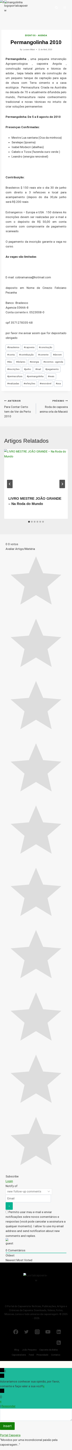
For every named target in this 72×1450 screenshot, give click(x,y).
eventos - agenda (53, 361)
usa (58, 383)
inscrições (13, 369)
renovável (45, 383)
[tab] (29, 522)
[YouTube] (48, 1332)
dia (9, 361)
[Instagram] (37, 1332)
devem (57, 354)
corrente (43, 354)
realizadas (13, 383)
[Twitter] (26, 1332)
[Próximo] (62, 484)
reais (51, 376)
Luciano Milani (29, 49)
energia (34, 361)
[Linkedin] (59, 1332)
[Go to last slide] (10, 484)
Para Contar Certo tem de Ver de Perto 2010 (17, 408)
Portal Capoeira (10, 1435)
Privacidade (42, 1354)
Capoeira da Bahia (48, 1349)
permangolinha (35, 376)
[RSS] (59, 1343)
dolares (20, 361)
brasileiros (13, 347)
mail (38, 369)
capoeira (29, 347)
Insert (7, 1426)
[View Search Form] (56, 8)
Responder (8, 1406)
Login (9, 1181)
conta (11, 354)
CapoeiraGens (19, 1354)
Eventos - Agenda (36, 35)
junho (27, 369)
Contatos (55, 1354)
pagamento (52, 369)
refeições (29, 383)
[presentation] (36, 470)
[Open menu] (64, 7)
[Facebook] (16, 1332)
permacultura (14, 376)
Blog (16, 1349)
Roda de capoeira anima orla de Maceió (54, 406)
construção (45, 347)
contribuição (26, 354)
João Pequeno (29, 1349)
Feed (31, 1354)
